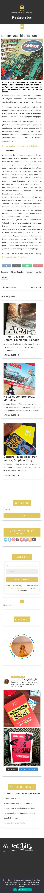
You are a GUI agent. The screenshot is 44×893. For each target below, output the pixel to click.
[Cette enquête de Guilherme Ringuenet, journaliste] (22, 747)
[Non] (41, 885)
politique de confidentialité (18, 588)
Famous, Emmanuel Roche (14, 823)
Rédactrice (22, 17)
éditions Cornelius (17, 272)
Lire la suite (10, 355)
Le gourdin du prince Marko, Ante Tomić (19, 808)
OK (15, 890)
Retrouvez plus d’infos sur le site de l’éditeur (21, 146)
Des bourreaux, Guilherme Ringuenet (18, 803)
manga (29, 272)
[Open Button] (22, 26)
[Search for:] (22, 510)
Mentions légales (25, 890)
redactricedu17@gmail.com (22, 13)
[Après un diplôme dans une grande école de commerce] (22, 708)
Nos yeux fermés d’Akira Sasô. (14, 257)
